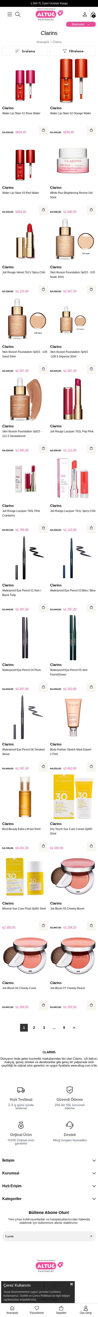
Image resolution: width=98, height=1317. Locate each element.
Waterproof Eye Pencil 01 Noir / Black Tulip (21, 593)
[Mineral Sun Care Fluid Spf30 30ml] (25, 876)
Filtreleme (76, 51)
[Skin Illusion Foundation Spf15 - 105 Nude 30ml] (73, 240)
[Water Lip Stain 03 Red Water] (25, 160)
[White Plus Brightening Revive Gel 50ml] (73, 160)
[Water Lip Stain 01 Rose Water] (25, 81)
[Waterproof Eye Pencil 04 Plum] (25, 637)
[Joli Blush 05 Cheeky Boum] (73, 876)
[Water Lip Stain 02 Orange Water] (73, 81)
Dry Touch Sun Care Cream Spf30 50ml (71, 831)
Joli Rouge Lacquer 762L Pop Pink (71, 431)
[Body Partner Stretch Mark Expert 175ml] (73, 717)
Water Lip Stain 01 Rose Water (21, 113)
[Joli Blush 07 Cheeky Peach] (73, 956)
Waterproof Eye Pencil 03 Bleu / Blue (73, 590)
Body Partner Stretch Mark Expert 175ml (70, 752)
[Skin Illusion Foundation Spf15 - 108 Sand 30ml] (25, 319)
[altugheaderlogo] (49, 1266)
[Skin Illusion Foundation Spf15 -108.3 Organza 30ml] (73, 319)
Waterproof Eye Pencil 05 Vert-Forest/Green (69, 672)
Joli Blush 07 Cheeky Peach (67, 988)
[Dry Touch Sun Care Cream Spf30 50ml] (73, 796)
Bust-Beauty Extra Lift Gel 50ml (21, 829)
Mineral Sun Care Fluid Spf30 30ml (24, 908)
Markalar (78, 24)
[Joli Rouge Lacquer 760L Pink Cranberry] (25, 478)
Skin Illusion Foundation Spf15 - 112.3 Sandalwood (22, 434)
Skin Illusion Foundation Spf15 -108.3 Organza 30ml (69, 354)
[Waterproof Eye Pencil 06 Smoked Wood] (25, 717)
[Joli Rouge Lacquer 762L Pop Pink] (73, 399)
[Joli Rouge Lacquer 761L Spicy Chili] (73, 478)
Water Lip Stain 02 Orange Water (70, 113)
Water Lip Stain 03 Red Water (20, 192)
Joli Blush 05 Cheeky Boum (67, 908)
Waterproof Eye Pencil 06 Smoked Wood (23, 752)
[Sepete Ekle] (43, 130)
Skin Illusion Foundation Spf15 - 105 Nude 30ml (72, 275)
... (54, 1028)
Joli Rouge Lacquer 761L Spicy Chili (72, 511)
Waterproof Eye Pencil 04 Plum (21, 670)
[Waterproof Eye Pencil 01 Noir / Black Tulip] (25, 558)
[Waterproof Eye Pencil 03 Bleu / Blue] (73, 558)
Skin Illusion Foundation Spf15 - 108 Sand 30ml (24, 354)
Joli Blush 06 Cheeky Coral (19, 988)
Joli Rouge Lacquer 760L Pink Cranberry (21, 513)
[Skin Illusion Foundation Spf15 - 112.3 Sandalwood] (25, 399)
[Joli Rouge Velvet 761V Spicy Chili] (25, 240)
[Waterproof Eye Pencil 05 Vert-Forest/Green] (73, 637)
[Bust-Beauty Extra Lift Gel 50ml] (25, 796)
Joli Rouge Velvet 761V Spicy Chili (23, 272)
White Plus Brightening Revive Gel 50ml (71, 195)
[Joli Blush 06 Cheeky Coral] (25, 956)
